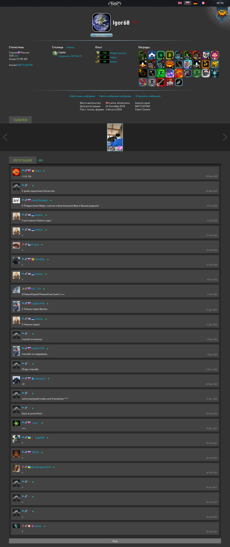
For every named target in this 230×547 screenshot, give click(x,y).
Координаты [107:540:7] (69, 56)
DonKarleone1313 (40, 467)
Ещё (115, 541)
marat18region (39, 200)
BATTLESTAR (25, 64)
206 (16, 55)
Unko (38, 170)
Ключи (70, 47)
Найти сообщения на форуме (115, 96)
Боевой (113, 61)
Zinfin (38, 526)
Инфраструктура (118, 53)
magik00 (39, 437)
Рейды (113, 57)
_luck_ (35, 422)
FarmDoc (40, 259)
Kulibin (39, 214)
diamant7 (40, 378)
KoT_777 (36, 288)
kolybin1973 (37, 303)
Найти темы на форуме (82, 96)
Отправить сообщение (147, 96)
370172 (35, 452)
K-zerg (35, 244)
